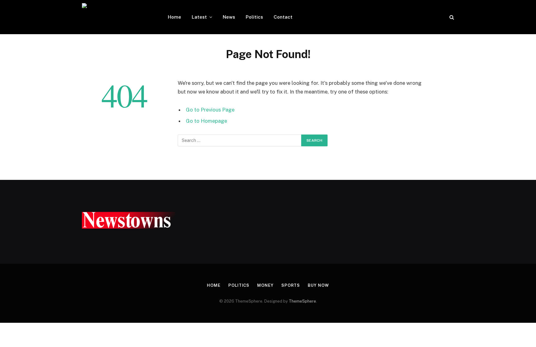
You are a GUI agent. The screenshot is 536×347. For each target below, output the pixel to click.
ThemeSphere (302, 301)
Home (174, 17)
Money (265, 285)
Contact (283, 17)
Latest (199, 17)
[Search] (451, 17)
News (229, 17)
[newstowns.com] (117, 17)
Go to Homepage (206, 121)
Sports (290, 285)
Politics (254, 17)
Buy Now (318, 285)
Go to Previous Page (210, 110)
